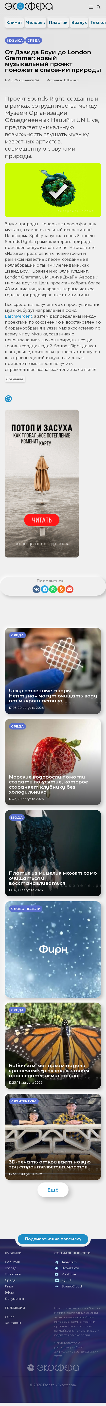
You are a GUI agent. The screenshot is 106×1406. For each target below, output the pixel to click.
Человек (35, 22)
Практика (13, 1274)
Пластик (58, 22)
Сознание (14, 379)
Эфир (9, 1292)
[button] (90, 7)
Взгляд (10, 1268)
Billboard (71, 80)
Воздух (79, 22)
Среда (10, 1280)
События (12, 1262)
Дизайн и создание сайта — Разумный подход (73, 1390)
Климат (14, 22)
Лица (9, 1286)
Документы (14, 1299)
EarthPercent (18, 316)
